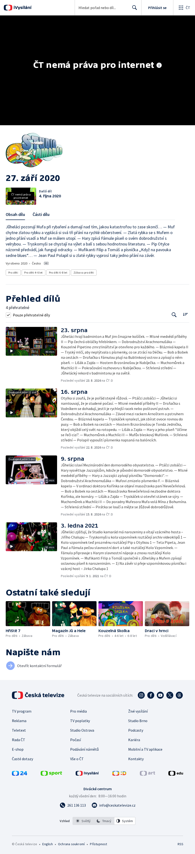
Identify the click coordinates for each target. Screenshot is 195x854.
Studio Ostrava (82, 730)
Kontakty (136, 758)
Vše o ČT (77, 758)
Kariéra (134, 739)
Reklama (19, 720)
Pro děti (13, 272)
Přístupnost (98, 844)
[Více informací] (159, 65)
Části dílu (41, 214)
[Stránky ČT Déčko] (119, 774)
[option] (83, 820)
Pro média (78, 711)
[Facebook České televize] (151, 695)
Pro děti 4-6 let (33, 272)
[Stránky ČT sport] (51, 774)
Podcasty (135, 730)
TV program (21, 711)
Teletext (19, 730)
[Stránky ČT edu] (175, 774)
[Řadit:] (185, 314)
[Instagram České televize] (141, 695)
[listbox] (104, 821)
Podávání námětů (84, 749)
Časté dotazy (22, 758)
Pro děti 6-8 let (58, 272)
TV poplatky (80, 720)
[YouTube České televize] (160, 695)
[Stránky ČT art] (147, 774)
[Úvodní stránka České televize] (38, 695)
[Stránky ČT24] (19, 774)
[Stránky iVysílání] (87, 774)
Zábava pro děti (83, 272)
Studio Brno (137, 720)
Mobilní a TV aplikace (145, 749)
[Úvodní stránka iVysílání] (22, 7)
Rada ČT (18, 739)
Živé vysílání (138, 711)
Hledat (134, 7)
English (47, 844)
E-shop (18, 749)
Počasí (75, 739)
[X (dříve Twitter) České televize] (170, 695)
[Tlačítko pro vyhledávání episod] (174, 314)
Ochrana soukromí (71, 844)
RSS (180, 844)
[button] (33, 355)
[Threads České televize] (179, 695)
